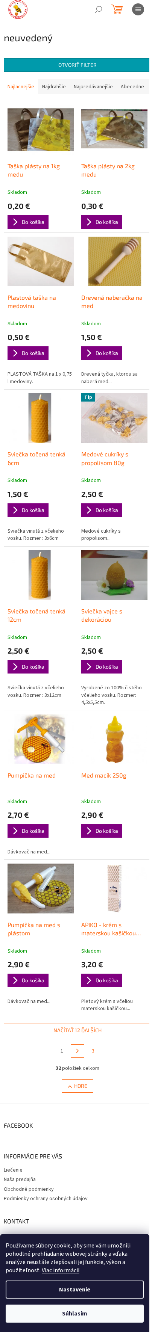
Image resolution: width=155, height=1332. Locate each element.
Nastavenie (74, 1289)
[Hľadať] (98, 9)
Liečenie (13, 1170)
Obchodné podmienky (29, 1189)
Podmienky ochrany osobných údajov (46, 1198)
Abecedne (132, 87)
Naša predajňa (20, 1179)
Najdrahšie (54, 87)
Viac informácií (60, 1270)
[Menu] (138, 9)
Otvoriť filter (77, 65)
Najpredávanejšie (93, 87)
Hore (80, 1086)
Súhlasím (74, 1313)
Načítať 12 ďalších (77, 1030)
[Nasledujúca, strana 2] (77, 1051)
